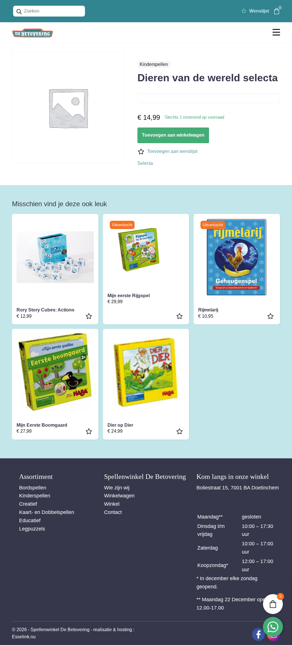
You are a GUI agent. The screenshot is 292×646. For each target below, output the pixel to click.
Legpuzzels (32, 529)
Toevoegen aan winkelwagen (173, 135)
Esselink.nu (24, 636)
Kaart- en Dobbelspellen (46, 512)
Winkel (111, 504)
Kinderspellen (154, 64)
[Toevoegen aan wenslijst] (89, 316)
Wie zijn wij (116, 488)
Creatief (28, 504)
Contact (113, 512)
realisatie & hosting (112, 629)
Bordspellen (32, 488)
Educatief (29, 520)
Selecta (145, 163)
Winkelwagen (119, 496)
